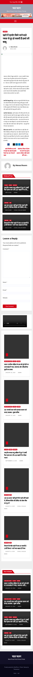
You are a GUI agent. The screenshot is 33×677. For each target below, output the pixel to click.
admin (15, 192)
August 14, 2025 (10, 506)
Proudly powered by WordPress (11, 667)
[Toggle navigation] (15, 21)
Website (5, 298)
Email (5, 290)
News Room (14, 47)
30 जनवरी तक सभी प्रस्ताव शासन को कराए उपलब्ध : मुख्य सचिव (16, 602)
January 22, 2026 (10, 415)
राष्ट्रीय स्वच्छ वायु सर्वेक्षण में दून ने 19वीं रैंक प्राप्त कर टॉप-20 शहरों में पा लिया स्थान (16, 189)
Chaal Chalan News (20, 210)
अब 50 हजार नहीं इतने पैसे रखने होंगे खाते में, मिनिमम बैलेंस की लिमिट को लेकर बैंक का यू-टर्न (15, 207)
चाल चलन (16, 8)
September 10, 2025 (11, 460)
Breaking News (8, 361)
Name (5, 282)
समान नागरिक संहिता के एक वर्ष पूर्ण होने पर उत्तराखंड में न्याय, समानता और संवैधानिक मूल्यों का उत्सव (16, 367)
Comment (6, 249)
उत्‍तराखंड (10, 185)
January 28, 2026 (10, 372)
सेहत (10, 202)
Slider (6, 185)
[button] (27, 21)
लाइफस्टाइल (5, 31)
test (18, 673)
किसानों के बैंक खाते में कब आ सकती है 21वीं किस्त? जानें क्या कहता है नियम (16, 224)
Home (15, 673)
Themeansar (16, 669)
